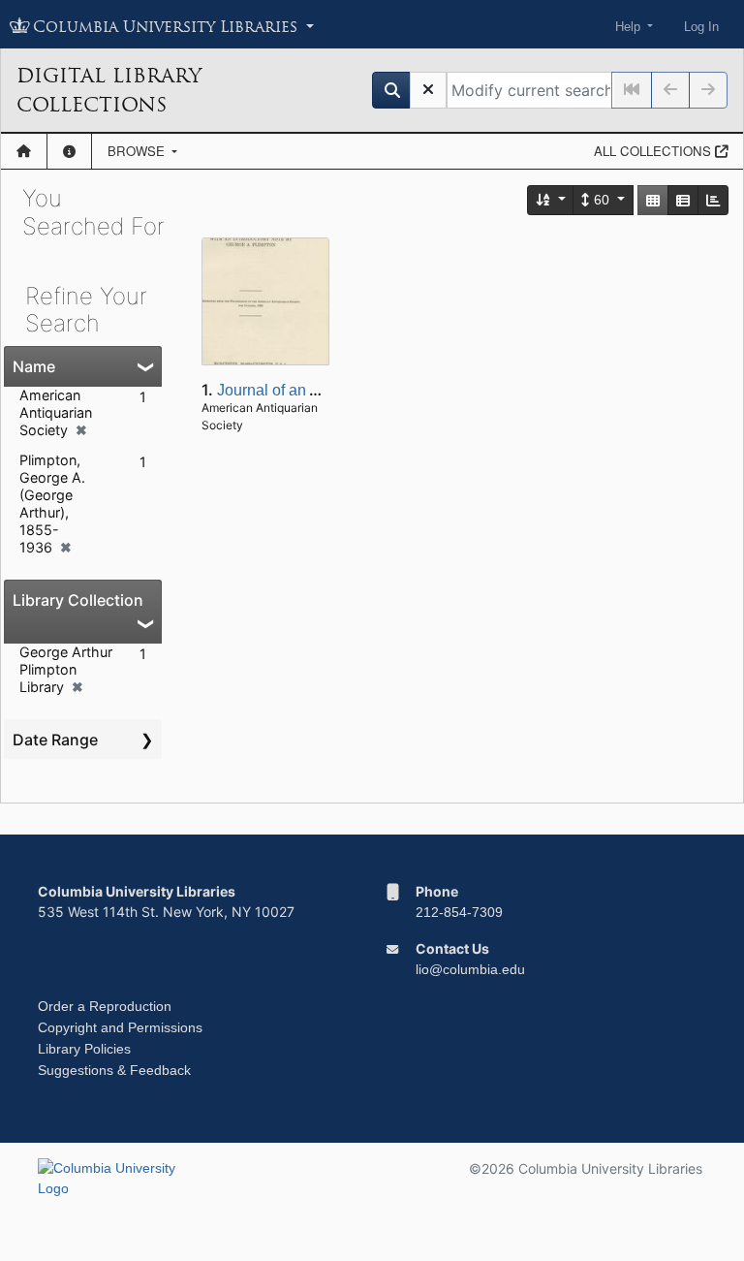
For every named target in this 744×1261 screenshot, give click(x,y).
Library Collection (78, 600)
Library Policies (84, 1048)
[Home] (23, 151)
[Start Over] (428, 90)
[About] (69, 151)
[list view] (682, 200)
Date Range (55, 739)
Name (34, 366)
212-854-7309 (459, 912)
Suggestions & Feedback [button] (114, 1070)
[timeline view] (713, 200)
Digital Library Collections (109, 90)
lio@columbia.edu (470, 969)
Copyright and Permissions (120, 1027)
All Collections (654, 151)
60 (601, 199)
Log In (701, 26)
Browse (138, 151)
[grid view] (652, 200)
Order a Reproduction (104, 1006)
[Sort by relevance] (551, 200)
